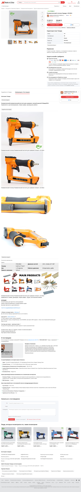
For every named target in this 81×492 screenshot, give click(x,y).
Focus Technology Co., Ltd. (39, 485)
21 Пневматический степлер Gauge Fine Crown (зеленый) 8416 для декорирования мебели (8, 444)
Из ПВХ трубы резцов (64, 454)
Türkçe (73, 482)
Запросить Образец (71, 27)
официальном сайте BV (33, 339)
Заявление (7, 480)
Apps (70, 6)
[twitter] (79, 480)
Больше (2, 476)
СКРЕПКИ (62, 456)
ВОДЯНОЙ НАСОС (24, 454)
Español (29, 482)
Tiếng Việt (77, 482)
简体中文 (12, 482)
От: (7, 403)
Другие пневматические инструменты (41, 8)
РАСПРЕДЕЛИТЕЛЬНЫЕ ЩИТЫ (46, 458)
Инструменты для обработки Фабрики (41, 471)
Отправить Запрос (54, 24)
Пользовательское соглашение (15, 480)
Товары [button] (20, 2)
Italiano (43, 482)
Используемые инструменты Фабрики (9, 471)
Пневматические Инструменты (27, 8)
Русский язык (48, 482)
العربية (56, 482)
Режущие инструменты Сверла (8, 473)
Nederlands (61, 482)
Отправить (11, 419)
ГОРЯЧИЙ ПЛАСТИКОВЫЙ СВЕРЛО (8, 454)
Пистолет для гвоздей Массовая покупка (24, 473)
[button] (59, 2)
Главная (2, 8)
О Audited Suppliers (60, 480)
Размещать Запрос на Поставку (34, 419)
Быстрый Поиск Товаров (51, 480)
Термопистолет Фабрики (56, 471)
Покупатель (56, 6)
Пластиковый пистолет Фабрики (25, 471)
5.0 (65, 93)
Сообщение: (5, 409)
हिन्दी (65, 482)
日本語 (21, 482)
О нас (2, 480)
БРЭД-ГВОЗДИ (43, 456)
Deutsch (34, 482)
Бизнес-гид (72, 480)
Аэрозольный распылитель (68, 471)
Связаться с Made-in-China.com (40, 480)
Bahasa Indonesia (40, 483)
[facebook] (76, 480)
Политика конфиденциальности (27, 480)
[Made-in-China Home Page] (7, 2)
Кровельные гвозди (24, 456)
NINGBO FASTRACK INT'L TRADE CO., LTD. (57, 15)
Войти (79, 3)
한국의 (53, 482)
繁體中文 (17, 482)
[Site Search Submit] (63, 2)
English (8, 482)
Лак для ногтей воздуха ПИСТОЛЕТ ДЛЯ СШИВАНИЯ (11, 458)
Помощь (64, 6)
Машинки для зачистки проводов (46, 454)
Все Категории (5, 6)
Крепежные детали (5, 456)
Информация (67, 480)
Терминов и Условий (43, 487)
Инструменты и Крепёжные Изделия (13, 8)
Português (38, 482)
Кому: (7, 406)
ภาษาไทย (68, 482)
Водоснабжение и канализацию (66, 458)
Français (25, 482)
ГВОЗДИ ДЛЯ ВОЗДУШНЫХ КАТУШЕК (28, 458)
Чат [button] (72, 24)
